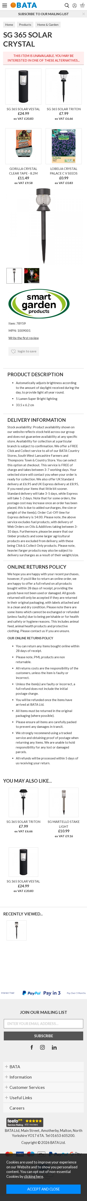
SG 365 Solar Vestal (23, 109)
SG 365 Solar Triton (64, 109)
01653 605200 (62, 1136)
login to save (27, 351)
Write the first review (23, 338)
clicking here (33, 1176)
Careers (17, 1107)
